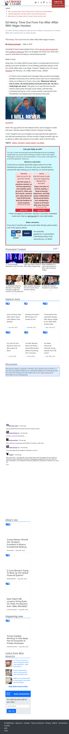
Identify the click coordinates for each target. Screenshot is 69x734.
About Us (19, 723)
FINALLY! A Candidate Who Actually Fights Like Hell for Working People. (22, 680)
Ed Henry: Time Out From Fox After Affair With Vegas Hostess (31, 23)
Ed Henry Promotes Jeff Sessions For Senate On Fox (32, 316)
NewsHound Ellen (12, 646)
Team (12, 723)
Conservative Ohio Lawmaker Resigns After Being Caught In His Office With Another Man (51, 319)
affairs (14, 143)
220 (44, 303)
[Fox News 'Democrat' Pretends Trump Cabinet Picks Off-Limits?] (51, 336)
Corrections (62, 723)
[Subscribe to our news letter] (47, 2)
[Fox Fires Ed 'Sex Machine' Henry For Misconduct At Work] (14, 336)
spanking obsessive (16, 52)
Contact (27, 723)
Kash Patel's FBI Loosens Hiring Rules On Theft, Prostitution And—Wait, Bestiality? (17, 602)
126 (7, 524)
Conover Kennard (12, 609)
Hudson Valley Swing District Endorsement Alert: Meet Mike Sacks (20, 672)
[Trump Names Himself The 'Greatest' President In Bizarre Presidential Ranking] (18, 530)
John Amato (10, 550)
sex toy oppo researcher (48, 49)
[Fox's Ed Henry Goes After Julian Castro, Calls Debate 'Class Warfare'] (14, 307)
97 (7, 584)
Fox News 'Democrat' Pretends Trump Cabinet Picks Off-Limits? (50, 348)
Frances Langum (14, 44)
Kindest (16, 237)
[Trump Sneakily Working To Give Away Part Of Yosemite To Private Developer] (18, 626)
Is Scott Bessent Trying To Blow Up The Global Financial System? (18, 573)
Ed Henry (21, 143)
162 (44, 332)
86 (7, 303)
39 (7, 620)
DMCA (54, 723)
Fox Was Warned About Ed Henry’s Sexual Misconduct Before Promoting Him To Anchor (32, 348)
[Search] (50, 2)
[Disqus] (32, 444)
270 (7, 332)
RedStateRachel (11, 579)
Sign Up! (11, 711)
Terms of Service (46, 373)
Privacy (48, 723)
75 (7, 555)
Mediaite (8, 70)
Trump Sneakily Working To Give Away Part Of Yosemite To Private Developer (17, 640)
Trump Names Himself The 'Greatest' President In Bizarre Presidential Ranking (17, 543)
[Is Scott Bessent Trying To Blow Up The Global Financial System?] (18, 561)
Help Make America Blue (18, 686)
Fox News (40, 143)
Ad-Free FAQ (32, 216)
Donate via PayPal (27, 233)
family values (31, 143)
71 (25, 332)
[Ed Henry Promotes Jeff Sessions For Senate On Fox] (32, 307)
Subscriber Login (58, 5)
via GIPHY (9, 122)
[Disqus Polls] (33, 399)
